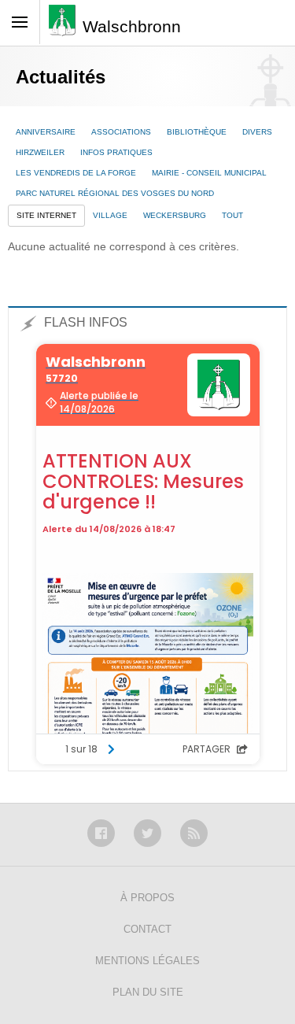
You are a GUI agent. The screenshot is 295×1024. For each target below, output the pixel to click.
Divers (257, 132)
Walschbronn (132, 26)
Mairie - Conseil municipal (209, 172)
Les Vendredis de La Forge (76, 172)
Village (110, 215)
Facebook (101, 833)
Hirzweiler (40, 152)
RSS (194, 833)
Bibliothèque (197, 132)
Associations (121, 132)
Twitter (147, 833)
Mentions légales (147, 961)
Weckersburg (174, 215)
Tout (232, 215)
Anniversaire (46, 132)
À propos (147, 898)
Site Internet (46, 215)
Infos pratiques (116, 152)
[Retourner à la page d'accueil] (66, 25)
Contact (147, 929)
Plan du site (147, 992)
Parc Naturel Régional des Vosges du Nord (115, 193)
